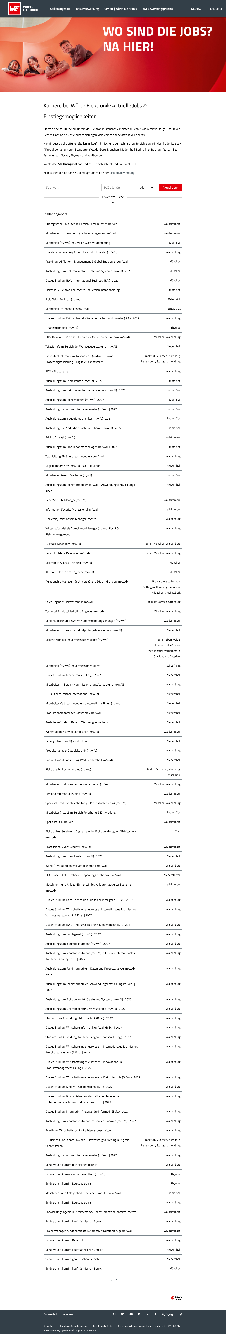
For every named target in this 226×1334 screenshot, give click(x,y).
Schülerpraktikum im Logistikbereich (68, 1183)
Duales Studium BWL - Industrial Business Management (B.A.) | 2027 (88, 925)
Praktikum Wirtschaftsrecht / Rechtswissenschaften (78, 1130)
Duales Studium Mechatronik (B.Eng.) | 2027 (73, 675)
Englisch (216, 8)
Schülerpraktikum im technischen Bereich (71, 1164)
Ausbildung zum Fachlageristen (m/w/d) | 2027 (74, 399)
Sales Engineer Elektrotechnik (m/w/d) (69, 602)
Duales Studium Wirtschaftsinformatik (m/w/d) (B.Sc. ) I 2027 (83, 1027)
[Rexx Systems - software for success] (176, 1298)
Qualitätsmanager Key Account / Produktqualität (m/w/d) (81, 252)
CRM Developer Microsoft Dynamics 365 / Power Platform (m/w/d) (87, 337)
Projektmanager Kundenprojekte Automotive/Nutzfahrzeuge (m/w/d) (89, 1231)
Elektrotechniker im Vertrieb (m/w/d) (68, 769)
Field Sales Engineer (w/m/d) (63, 299)
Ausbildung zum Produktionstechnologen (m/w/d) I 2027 (81, 447)
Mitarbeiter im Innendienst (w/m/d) (67, 309)
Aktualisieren (171, 187)
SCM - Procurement (57, 371)
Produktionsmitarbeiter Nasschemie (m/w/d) (73, 713)
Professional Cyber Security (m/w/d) (68, 847)
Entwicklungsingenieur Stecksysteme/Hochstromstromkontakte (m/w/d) (91, 1212)
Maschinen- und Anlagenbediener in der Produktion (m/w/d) (83, 1193)
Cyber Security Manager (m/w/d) (65, 500)
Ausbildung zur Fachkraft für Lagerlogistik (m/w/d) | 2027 (81, 409)
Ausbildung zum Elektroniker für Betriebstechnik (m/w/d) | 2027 (85, 390)
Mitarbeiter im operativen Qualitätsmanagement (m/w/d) (81, 233)
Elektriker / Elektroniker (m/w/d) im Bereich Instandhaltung (82, 290)
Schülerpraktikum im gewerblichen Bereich (72, 1259)
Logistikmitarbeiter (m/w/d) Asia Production (73, 465)
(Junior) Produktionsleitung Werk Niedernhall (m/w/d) (79, 760)
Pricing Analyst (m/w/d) (60, 437)
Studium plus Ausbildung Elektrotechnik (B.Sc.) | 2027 (79, 1018)
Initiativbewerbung (87, 8)
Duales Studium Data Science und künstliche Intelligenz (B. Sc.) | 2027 (89, 900)
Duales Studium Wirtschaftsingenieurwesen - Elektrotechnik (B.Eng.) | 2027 (92, 1077)
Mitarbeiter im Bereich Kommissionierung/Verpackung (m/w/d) (84, 684)
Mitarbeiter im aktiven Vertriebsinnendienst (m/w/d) (77, 784)
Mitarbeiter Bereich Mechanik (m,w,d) (68, 475)
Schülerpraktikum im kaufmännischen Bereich (74, 1221)
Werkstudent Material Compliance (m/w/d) (72, 731)
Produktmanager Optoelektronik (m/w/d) (71, 750)
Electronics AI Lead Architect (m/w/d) (68, 562)
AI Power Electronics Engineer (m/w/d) (69, 572)
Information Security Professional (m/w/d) (72, 509)
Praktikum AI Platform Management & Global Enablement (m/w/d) (87, 261)
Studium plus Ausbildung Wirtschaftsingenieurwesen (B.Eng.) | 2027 (88, 1037)
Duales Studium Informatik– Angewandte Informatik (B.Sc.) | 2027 (86, 1111)
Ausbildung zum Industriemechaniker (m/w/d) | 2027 (78, 418)
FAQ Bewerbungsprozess (157, 8)
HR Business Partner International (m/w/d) (72, 694)
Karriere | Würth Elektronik (120, 8)
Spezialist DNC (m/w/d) (59, 822)
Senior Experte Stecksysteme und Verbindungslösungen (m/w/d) (85, 620)
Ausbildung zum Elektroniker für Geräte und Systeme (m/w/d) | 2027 (88, 271)
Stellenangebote (60, 8)
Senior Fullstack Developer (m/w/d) (67, 553)
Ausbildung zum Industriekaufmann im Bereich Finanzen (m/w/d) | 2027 (90, 1121)
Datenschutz (51, 1314)
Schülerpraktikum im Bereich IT (64, 1240)
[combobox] (145, 187)
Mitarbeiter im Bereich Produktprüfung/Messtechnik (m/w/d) (83, 630)
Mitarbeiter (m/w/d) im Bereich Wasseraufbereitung (77, 242)
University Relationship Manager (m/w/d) (71, 519)
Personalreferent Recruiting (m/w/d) (68, 793)
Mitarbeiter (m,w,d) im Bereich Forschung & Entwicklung (80, 812)
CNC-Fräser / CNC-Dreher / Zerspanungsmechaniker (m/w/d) (83, 875)
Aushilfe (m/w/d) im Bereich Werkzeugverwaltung (76, 722)
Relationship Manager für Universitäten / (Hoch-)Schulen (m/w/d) (86, 581)
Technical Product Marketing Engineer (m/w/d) (74, 611)
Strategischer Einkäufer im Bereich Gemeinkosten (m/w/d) (81, 224)
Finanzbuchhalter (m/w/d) (61, 327)
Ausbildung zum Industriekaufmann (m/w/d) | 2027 (77, 943)
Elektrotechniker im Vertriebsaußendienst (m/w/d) (76, 639)
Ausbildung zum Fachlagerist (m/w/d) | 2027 (73, 934)
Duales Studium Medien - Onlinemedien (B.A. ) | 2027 (78, 1086)
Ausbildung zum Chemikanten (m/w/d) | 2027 (74, 381)
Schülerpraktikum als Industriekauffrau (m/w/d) (75, 1174)
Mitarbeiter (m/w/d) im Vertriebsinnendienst (72, 665)
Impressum (68, 1314)
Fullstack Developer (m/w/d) (63, 543)
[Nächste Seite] (116, 1279)
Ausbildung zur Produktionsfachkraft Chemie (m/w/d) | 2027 (83, 428)
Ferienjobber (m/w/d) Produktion (66, 741)
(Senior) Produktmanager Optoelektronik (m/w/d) (76, 865)
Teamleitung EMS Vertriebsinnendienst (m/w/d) (75, 456)
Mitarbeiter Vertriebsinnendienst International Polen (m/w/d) (83, 703)
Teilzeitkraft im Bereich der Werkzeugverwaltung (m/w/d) (81, 346)
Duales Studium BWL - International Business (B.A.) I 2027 (82, 280)
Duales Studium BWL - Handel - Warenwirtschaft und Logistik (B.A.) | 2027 (92, 318)
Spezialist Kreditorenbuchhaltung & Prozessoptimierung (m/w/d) (85, 803)
